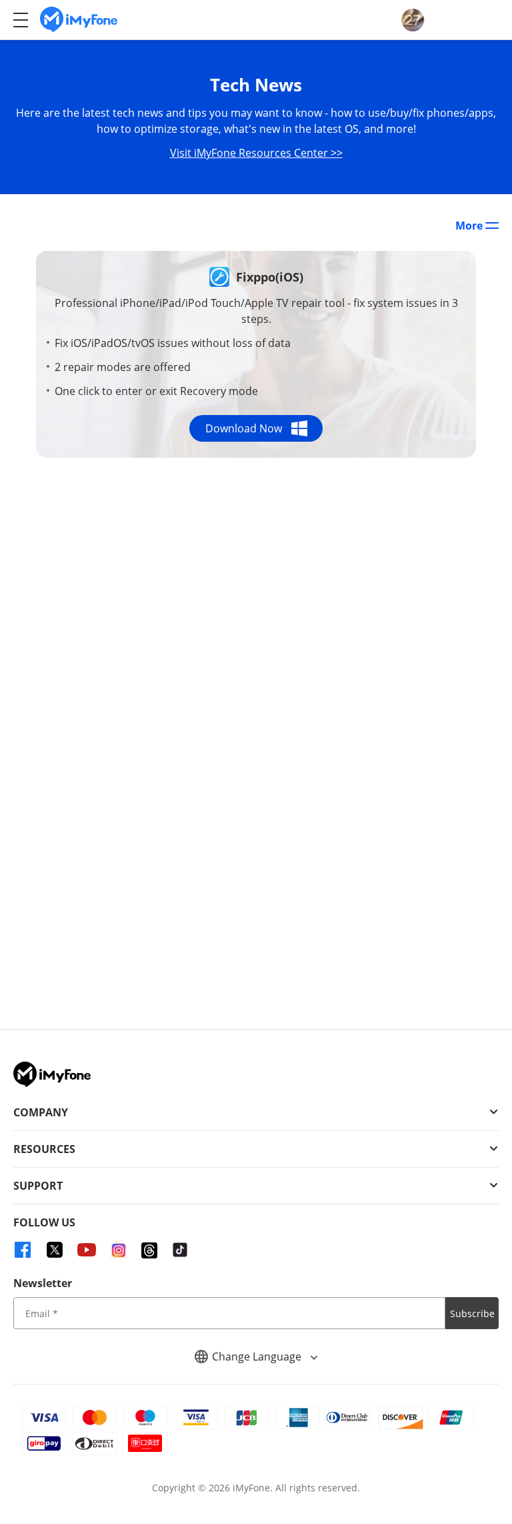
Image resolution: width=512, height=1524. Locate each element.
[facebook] (22, 1249)
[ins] (118, 1249)
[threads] (149, 1250)
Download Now (243, 428)
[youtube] (86, 1249)
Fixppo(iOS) (269, 277)
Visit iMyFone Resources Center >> (256, 152)
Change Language (258, 1356)
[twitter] (54, 1249)
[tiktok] (180, 1249)
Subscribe (472, 1313)
